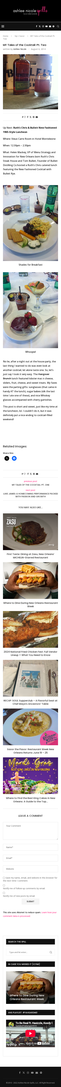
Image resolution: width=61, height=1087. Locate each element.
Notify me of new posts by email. (19, 896)
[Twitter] (40, 26)
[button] (9, 987)
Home (5, 36)
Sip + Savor (20, 36)
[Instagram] (43, 26)
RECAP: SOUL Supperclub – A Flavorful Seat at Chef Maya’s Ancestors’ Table (30, 702)
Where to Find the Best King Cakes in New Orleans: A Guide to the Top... (30, 799)
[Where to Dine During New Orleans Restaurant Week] (30, 580)
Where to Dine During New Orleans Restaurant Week (30, 604)
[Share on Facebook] (27, 117)
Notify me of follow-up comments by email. (24, 888)
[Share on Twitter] (30, 117)
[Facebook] (36, 26)
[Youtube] (46, 26)
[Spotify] (53, 26)
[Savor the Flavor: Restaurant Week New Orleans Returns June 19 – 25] (30, 727)
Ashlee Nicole (19, 49)
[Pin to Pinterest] (33, 117)
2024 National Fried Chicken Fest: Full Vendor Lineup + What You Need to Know (30, 653)
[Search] (58, 26)
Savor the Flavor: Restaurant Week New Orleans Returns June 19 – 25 (30, 751)
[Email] (50, 26)
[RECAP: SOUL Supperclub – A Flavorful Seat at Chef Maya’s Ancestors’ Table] (30, 678)
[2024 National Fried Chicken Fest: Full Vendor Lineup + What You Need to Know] (30, 629)
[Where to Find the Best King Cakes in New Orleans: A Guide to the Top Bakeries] (30, 775)
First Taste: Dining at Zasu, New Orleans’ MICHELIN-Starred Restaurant (30, 555)
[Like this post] (25, 117)
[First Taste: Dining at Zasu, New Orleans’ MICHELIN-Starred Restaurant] (30, 531)
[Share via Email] (37, 117)
